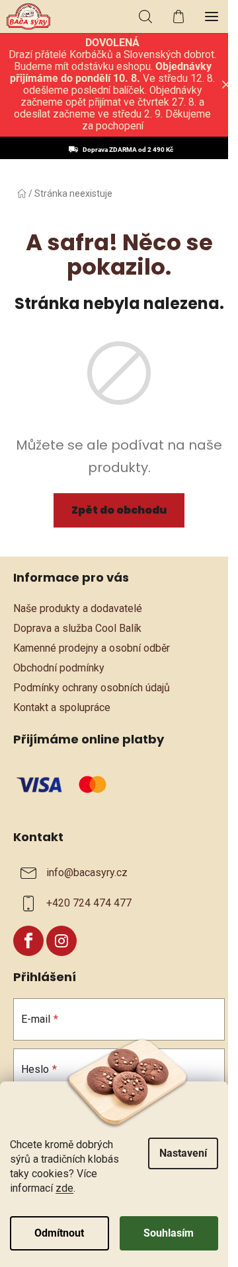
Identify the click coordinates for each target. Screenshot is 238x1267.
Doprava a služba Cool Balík (77, 628)
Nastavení (183, 1153)
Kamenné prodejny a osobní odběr (91, 648)
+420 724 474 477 (89, 903)
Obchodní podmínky (58, 668)
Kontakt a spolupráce (61, 707)
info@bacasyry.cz (87, 872)
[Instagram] (61, 941)
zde (64, 1188)
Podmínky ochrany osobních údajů (91, 687)
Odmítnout (59, 1233)
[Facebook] (28, 941)
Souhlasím (168, 1233)
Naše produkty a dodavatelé (77, 608)
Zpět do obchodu (119, 510)
